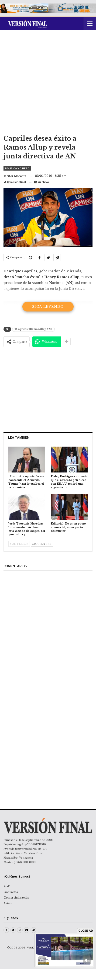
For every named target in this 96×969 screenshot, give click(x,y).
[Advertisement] (48, 84)
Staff (6, 886)
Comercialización (16, 897)
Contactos (10, 892)
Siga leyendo (48, 306)
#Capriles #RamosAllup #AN (33, 329)
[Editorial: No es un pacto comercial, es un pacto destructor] (69, 507)
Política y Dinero (17, 168)
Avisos (8, 903)
